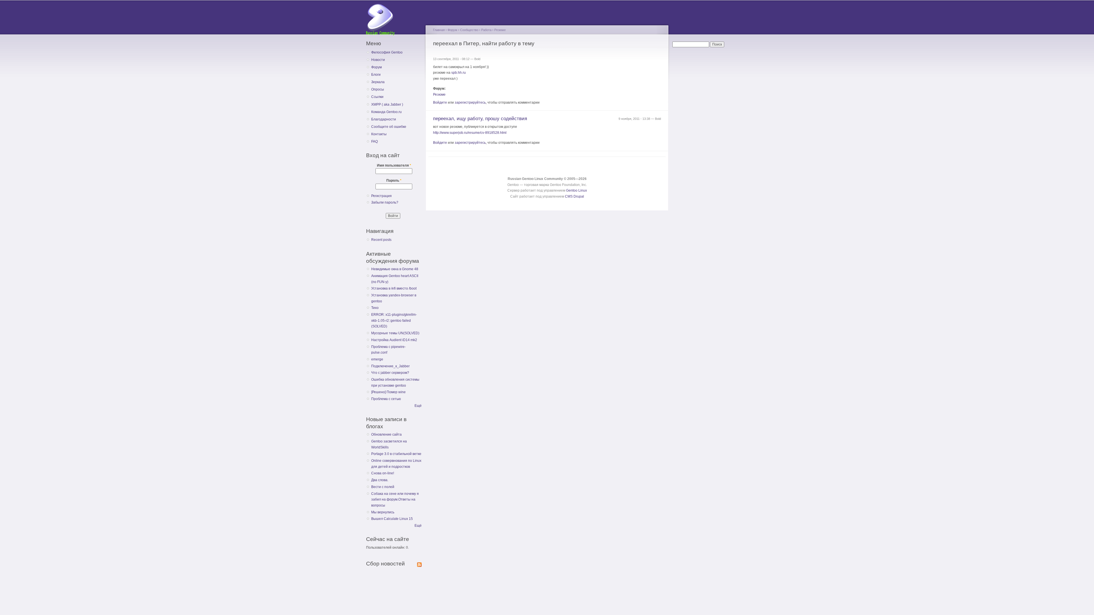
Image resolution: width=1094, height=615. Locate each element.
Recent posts (381, 240)
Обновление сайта (386, 434)
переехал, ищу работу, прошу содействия (480, 118)
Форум (376, 67)
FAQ (374, 142)
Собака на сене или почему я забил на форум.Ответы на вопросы (395, 499)
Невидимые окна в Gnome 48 (394, 269)
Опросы (377, 89)
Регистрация (381, 196)
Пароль (393, 181)
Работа (486, 30)
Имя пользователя (394, 165)
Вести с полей (382, 487)
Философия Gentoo (387, 52)
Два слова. (379, 480)
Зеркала (378, 82)
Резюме (500, 30)
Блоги (376, 75)
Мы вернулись (382, 512)
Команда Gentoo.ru (386, 112)
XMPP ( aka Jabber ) (387, 104)
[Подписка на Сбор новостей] (419, 563)
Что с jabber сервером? (390, 373)
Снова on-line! (382, 473)
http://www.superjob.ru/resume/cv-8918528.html (470, 133)
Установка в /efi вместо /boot (394, 288)
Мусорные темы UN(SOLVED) (395, 333)
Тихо (375, 308)
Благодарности (383, 119)
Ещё (418, 406)
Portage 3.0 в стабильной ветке (396, 454)
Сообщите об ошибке (388, 127)
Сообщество (469, 30)
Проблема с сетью (386, 399)
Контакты (379, 134)
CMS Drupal (574, 196)
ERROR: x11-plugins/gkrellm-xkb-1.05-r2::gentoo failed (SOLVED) (394, 320)
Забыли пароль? (384, 202)
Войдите (440, 102)
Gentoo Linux (576, 190)
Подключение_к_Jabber (390, 366)
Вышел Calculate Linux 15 (392, 519)
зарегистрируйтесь (470, 102)
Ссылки (377, 97)
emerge (377, 359)
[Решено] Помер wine (388, 392)
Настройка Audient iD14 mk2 (394, 340)
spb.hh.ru (458, 73)
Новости (378, 60)
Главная (439, 30)
